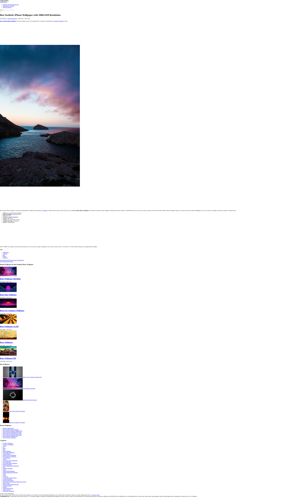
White (4, 473)
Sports (4, 470)
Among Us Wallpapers (8, 444)
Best (4, 255)
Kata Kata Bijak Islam (8, 480)
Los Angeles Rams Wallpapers (10, 463)
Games (4, 459)
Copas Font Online (7, 479)
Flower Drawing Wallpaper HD (10, 436)
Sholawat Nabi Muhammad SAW (11, 4)
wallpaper (45, 210)
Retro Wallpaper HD (8, 358)
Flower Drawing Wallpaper (9, 437)
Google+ (15, 260)
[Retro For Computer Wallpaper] (8, 307)
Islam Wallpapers (7, 462)
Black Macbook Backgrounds (30, 400)
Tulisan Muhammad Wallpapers (10, 472)
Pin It (22, 260)
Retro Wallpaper (6, 342)
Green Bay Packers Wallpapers (10, 460)
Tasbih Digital (3, 2)
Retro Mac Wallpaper (8, 295)
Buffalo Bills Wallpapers (8, 452)
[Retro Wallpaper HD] (8, 355)
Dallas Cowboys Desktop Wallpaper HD (32, 377)
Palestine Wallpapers (8, 468)
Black (4, 448)
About (4, 475)
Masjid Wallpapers (7, 464)
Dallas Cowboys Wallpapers (9, 455)
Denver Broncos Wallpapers (9, 456)
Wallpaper (5, 257)
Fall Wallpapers (6, 458)
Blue (4, 450)
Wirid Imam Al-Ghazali (8, 6)
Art (4, 447)
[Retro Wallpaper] (8, 339)
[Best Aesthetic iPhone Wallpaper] (142, 116)
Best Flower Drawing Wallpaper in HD (12, 433)
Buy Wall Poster (4, 261)
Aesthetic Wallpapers (12, 18)
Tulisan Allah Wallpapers (9, 471)
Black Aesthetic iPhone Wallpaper (11, 429)
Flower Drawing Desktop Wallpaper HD (12, 431)
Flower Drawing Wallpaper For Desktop (12, 435)
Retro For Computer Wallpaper (12, 311)
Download (10, 261)
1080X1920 (6, 252)
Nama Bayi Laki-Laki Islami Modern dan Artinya (14, 481)
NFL (4, 467)
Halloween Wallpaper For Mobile (17, 422)
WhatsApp (10, 260)
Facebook (5, 260)
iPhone (4, 256)
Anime (4, 446)
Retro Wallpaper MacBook (10, 279)
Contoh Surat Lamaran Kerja (9, 477)
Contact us (5, 476)
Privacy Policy (6, 483)
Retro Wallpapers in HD (9, 326)
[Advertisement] (44, 33)
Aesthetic (5, 253)
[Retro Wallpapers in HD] (8, 323)
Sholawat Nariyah (7, 7)
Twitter (1, 260)
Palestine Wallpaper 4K (8, 428)
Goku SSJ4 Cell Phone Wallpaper (17, 411)
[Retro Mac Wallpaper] (8, 291)
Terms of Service (7, 489)
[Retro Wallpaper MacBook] (8, 275)
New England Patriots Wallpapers (11, 466)
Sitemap (5, 487)
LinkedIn (19, 260)
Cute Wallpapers (7, 454)
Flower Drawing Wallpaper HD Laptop (12, 432)
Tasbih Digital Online (8, 488)
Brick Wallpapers (7, 451)
